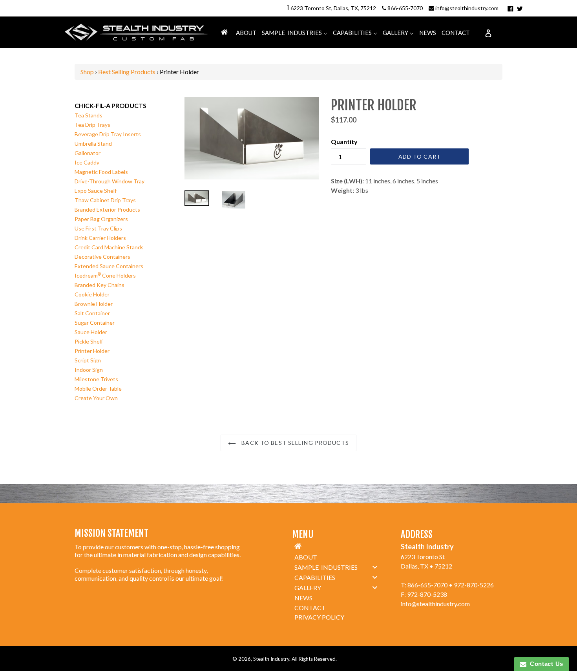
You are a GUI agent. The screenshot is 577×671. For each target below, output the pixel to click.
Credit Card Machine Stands (109, 247)
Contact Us (544, 663)
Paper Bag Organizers (101, 219)
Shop (87, 71)
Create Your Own (96, 398)
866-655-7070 (405, 8)
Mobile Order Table (98, 388)
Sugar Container (95, 322)
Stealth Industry (271, 659)
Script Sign (88, 360)
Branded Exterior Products (107, 209)
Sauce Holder (91, 332)
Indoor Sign (89, 369)
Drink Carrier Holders (100, 237)
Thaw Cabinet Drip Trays (105, 200)
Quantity (344, 141)
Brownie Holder (94, 303)
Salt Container (92, 313)
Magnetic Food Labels (101, 171)
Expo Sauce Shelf (96, 190)
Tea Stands (88, 115)
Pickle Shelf (89, 341)
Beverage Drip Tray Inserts (108, 134)
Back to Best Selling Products (294, 442)
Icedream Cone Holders (105, 275)
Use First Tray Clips (98, 228)
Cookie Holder (92, 294)
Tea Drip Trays (92, 124)
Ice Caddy (87, 162)
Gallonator (87, 153)
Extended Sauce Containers (109, 266)
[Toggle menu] (375, 567)
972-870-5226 (474, 585)
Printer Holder (92, 350)
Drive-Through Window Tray (109, 181)
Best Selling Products (126, 71)
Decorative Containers (102, 256)
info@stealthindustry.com (466, 8)
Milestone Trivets (96, 379)
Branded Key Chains (99, 285)
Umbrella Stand (93, 143)
